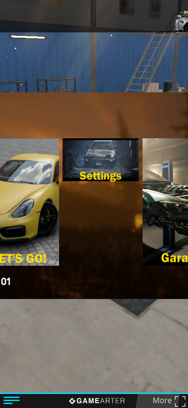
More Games (159, 401)
